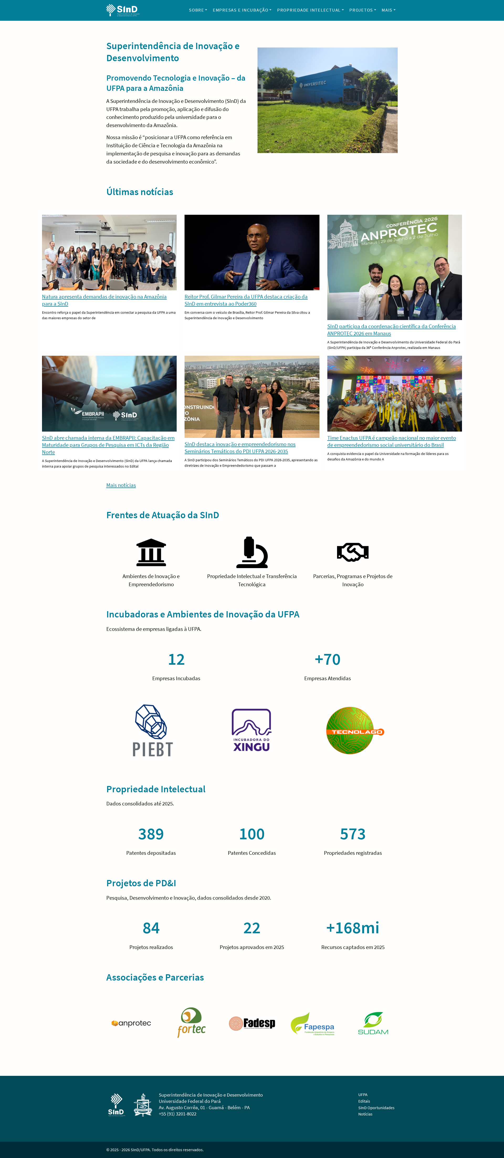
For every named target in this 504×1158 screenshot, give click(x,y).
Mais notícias (121, 485)
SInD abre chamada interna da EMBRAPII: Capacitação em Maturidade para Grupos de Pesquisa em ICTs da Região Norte (108, 444)
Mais (387, 10)
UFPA (363, 1094)
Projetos (361, 10)
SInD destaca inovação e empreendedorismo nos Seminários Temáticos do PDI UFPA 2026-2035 (240, 448)
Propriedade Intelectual (309, 10)
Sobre (196, 10)
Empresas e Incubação (241, 10)
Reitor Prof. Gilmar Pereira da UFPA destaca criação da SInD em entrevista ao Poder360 (246, 300)
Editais (364, 1101)
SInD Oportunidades (376, 1107)
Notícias (365, 1114)
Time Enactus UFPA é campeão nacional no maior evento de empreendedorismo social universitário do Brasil (391, 441)
